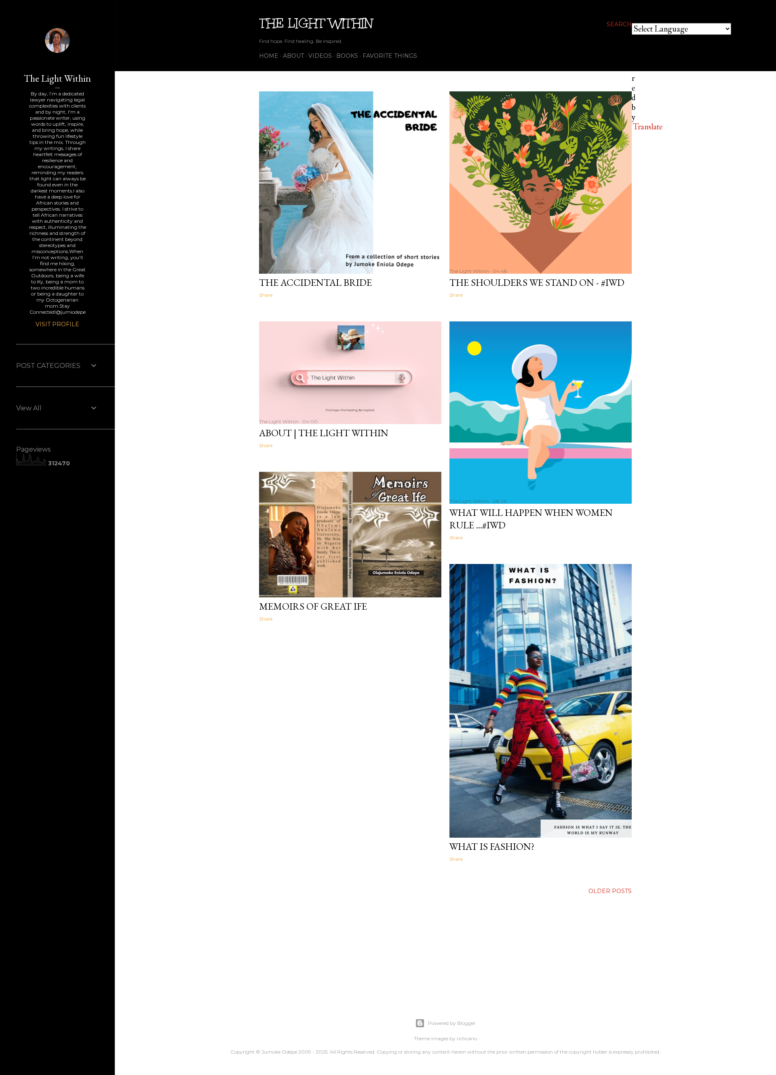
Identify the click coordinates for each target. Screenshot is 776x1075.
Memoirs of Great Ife (313, 606)
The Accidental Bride (315, 282)
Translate (647, 127)
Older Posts (610, 891)
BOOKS (347, 55)
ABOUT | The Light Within (323, 433)
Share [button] (265, 295)
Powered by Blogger (452, 1023)
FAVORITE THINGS (390, 55)
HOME (268, 55)
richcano (467, 1038)
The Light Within (316, 23)
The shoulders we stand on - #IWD (536, 282)
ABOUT (293, 55)
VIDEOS (320, 55)
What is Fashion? (492, 846)
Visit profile (57, 324)
